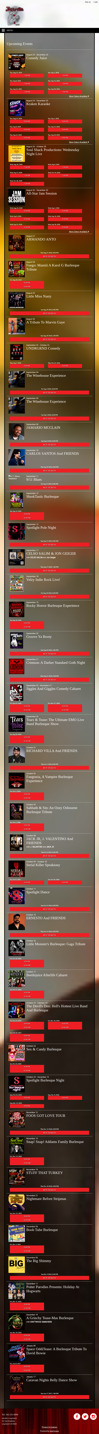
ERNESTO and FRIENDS (46, 918)
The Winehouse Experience (46, 375)
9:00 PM (27, 121)
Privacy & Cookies (49, 1427)
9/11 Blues (34, 479)
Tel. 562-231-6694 (10, 1414)
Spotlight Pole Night (41, 527)
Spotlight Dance (38, 892)
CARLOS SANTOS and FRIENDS (52, 453)
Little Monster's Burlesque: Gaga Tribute (55, 944)
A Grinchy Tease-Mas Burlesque (50, 1318)
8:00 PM (27, 283)
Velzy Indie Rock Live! (43, 580)
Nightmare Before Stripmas (46, 1199)
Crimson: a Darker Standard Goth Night (55, 663)
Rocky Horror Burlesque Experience (52, 606)
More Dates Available (78, 96)
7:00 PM (27, 75)
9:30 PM (27, 211)
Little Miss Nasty (38, 296)
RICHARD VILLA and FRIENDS (51, 751)
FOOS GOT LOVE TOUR (45, 1116)
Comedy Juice (36, 58)
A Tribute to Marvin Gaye (45, 322)
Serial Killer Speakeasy (43, 865)
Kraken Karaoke (38, 104)
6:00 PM (27, 882)
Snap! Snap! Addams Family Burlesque (55, 1142)
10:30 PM (27, 518)
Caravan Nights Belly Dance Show (51, 1380)
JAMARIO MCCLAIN (43, 427)
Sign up (88, 2)
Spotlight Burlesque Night (45, 1080)
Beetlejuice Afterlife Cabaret (46, 975)
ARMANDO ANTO (41, 239)
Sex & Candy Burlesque (43, 1049)
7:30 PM (27, 167)
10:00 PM (27, 287)
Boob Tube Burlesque (42, 1230)
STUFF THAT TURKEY (44, 1173)
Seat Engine (54, 1431)
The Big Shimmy (38, 1261)
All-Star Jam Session (41, 193)
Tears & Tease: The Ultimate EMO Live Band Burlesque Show (55, 722)
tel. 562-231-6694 (87, 6)
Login (96, 2)
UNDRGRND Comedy (43, 348)
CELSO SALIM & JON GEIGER (51, 553)
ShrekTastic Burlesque (42, 496)
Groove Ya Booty (39, 637)
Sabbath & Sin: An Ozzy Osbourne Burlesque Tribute (51, 810)
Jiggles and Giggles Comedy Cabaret (53, 689)
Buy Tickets (49, 256)
